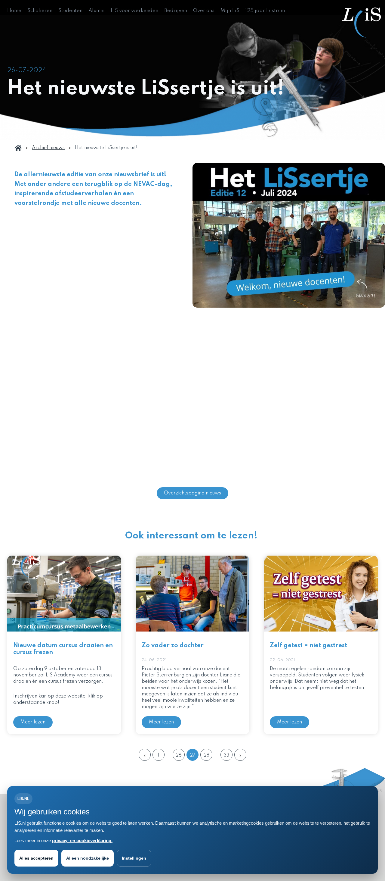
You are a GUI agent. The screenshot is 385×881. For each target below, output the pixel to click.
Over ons (203, 10)
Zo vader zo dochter (173, 646)
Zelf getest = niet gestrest (308, 646)
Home (14, 10)
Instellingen (134, 858)
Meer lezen (32, 722)
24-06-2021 (154, 660)
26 (179, 755)
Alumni (96, 10)
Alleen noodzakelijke (87, 858)
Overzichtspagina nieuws (192, 493)
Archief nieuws (48, 148)
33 (226, 755)
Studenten (70, 10)
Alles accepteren (36, 858)
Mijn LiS (229, 10)
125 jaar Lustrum (265, 10)
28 (206, 755)
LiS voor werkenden (134, 10)
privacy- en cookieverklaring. (82, 840)
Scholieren (39, 10)
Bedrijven (175, 10)
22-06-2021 (282, 660)
